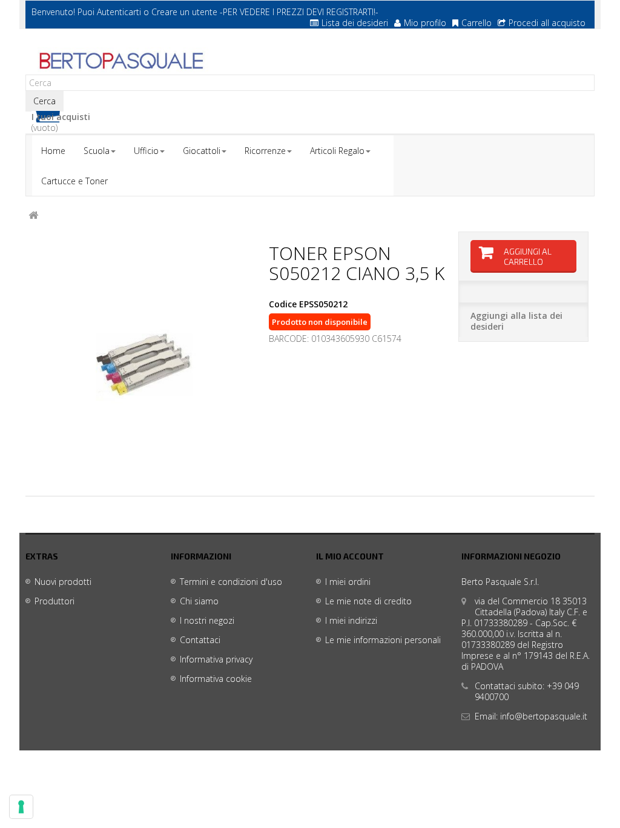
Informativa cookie (216, 678)
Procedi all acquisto (547, 22)
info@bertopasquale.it (543, 716)
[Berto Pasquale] (120, 61)
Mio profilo (425, 22)
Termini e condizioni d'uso (231, 581)
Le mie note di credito (368, 601)
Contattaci (200, 640)
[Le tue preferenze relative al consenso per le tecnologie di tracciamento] (21, 806)
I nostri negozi (207, 620)
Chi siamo (199, 601)
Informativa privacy (216, 659)
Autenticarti (119, 12)
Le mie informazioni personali (383, 640)
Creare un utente (184, 12)
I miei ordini (348, 581)
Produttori (54, 601)
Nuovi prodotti (63, 581)
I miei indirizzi (351, 620)
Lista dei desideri (355, 22)
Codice (283, 304)
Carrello (476, 22)
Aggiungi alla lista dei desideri (516, 321)
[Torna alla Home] (33, 215)
